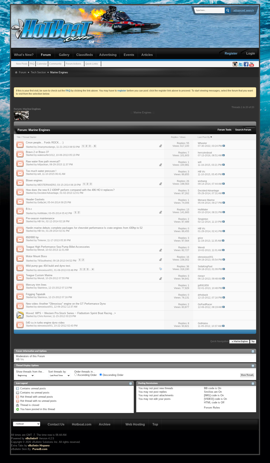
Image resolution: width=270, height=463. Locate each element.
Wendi (40, 249)
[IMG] (207, 395)
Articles (147, 54)
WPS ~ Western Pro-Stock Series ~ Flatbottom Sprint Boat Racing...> (75, 313)
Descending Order (112, 375)
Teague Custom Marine (39, 275)
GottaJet (41, 202)
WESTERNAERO (46, 185)
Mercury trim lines (36, 284)
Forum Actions (73, 63)
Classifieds (84, 54)
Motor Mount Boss (36, 256)
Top (253, 342)
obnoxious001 (45, 270)
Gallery (64, 54)
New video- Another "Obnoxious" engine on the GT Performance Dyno (66, 303)
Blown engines (34, 180)
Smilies (208, 391)
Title (19, 137)
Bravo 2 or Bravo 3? (37, 152)
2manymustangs (46, 147)
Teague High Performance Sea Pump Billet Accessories (58, 246)
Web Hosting (135, 424)
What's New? (24, 54)
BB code (209, 388)
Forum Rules (212, 407)
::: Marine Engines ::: (142, 112)
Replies (174, 137)
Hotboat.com (81, 424)
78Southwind (44, 260)
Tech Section (38, 72)
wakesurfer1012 (46, 155)
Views (183, 137)
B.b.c (29, 208)
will (39, 174)
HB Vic (41, 221)
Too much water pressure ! (41, 170)
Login (250, 53)
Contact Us (56, 424)
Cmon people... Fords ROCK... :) (44, 142)
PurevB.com (39, 449)
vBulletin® (31, 438)
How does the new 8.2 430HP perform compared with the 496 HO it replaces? (70, 189)
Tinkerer (41, 240)
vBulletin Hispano (39, 445)
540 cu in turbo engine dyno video (45, 322)
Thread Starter (29, 137)
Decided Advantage (48, 193)
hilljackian (42, 164)
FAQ (32, 63)
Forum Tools (224, 129)
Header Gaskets (35, 199)
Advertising (108, 54)
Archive (104, 424)
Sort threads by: (57, 371)
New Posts (21, 63)
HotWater (42, 213)
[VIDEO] (209, 398)
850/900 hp (32, 237)
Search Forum (243, 129)
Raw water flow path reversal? (43, 161)
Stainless (42, 287)
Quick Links (91, 63)
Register (231, 53)
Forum (46, 54)
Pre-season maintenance (40, 218)
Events (129, 54)
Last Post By (204, 137)
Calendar (42, 63)
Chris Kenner (44, 316)
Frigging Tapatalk (35, 294)
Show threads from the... (30, 371)
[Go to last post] (224, 146)
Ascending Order (87, 375)
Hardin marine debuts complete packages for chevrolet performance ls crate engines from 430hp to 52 (84, 227)
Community (55, 63)
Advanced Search (243, 10)
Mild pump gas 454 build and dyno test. (48, 265)
